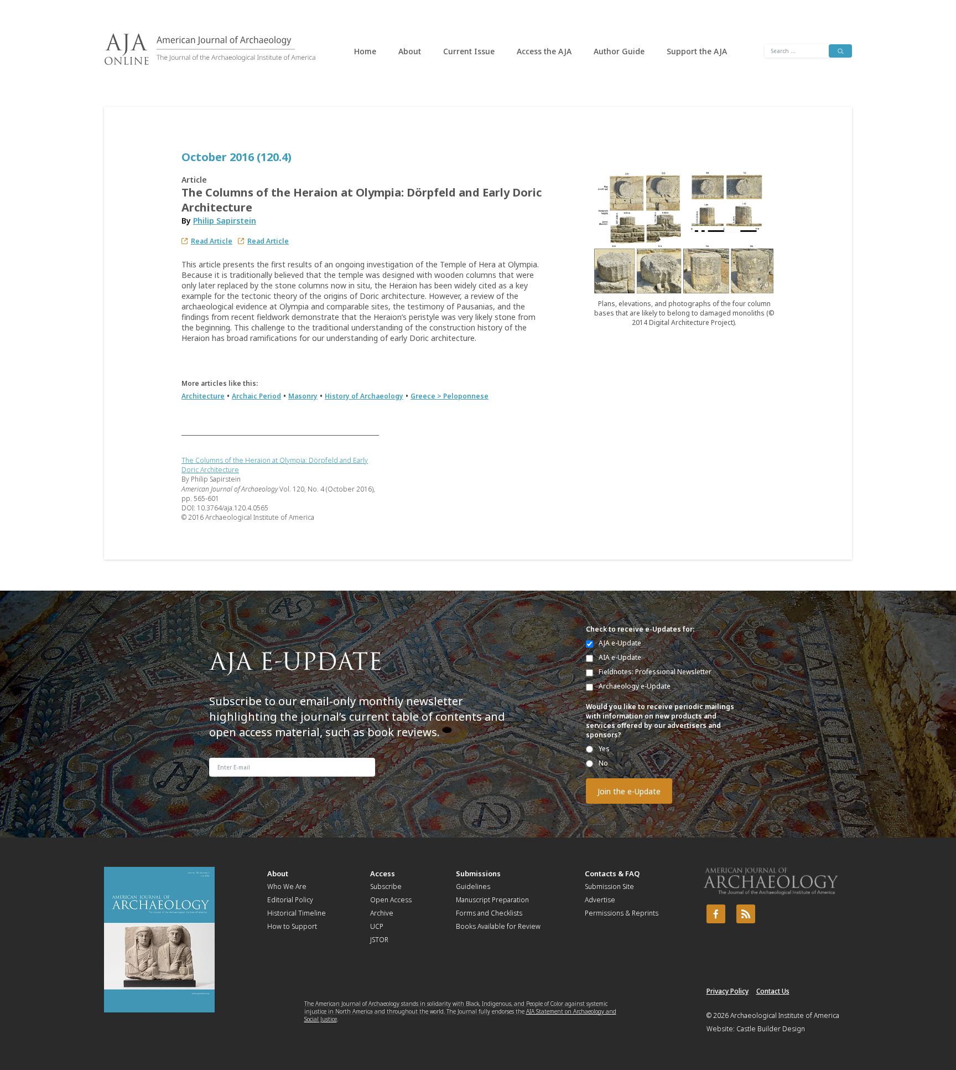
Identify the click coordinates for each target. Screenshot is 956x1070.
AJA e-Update (620, 643)
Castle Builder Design (770, 1028)
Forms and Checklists (489, 913)
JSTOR (379, 939)
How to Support (292, 926)
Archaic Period (256, 396)
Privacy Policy (727, 991)
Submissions (478, 873)
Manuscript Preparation (492, 899)
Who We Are (286, 886)
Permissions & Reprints (621, 913)
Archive (381, 913)
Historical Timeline (296, 913)
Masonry (303, 396)
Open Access (391, 899)
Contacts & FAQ (612, 873)
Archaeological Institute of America (784, 1015)
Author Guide (619, 51)
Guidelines (473, 886)
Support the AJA (697, 51)
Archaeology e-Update (635, 686)
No (603, 763)
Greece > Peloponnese (450, 396)
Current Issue (469, 51)
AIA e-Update (620, 657)
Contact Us (772, 991)
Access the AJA (544, 51)
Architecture (203, 396)
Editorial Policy (290, 899)
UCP (376, 926)
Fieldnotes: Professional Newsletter (655, 671)
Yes (604, 748)
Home (365, 51)
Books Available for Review (498, 926)
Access (382, 873)
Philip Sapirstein (224, 220)
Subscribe (386, 886)
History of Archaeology (364, 396)
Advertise (600, 899)
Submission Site (609, 886)
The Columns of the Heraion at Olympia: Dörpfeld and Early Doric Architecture (274, 465)
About (409, 51)
